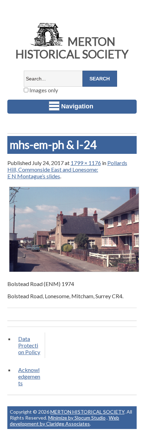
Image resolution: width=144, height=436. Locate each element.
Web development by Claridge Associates (64, 421)
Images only (43, 90)
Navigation (77, 106)
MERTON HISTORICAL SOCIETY (72, 48)
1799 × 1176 (86, 162)
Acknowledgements (29, 376)
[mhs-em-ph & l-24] (74, 271)
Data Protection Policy (29, 345)
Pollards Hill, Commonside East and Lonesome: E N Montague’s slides (67, 169)
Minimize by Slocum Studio (77, 418)
